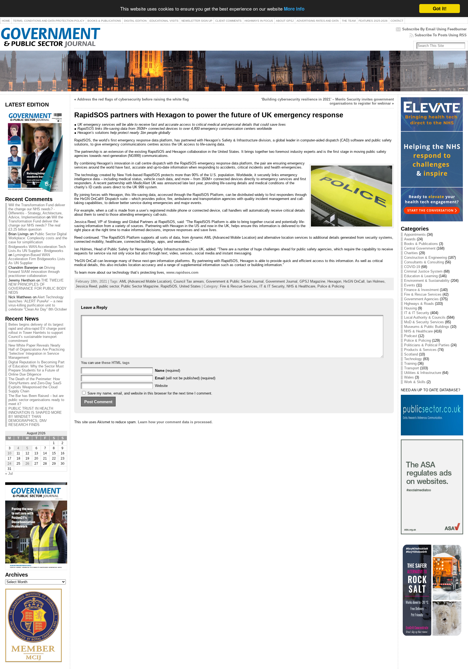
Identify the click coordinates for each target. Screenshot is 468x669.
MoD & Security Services (424, 322)
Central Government (419, 248)
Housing (410, 308)
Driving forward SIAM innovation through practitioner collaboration (34, 272)
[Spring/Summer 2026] (34, 191)
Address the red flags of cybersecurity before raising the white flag (133, 99)
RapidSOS (169, 286)
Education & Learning (421, 276)
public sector (109, 286)
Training (410, 363)
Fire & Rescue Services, (239, 286)
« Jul (9, 473)
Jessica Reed (86, 286)
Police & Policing (330, 286)
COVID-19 (412, 267)
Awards (410, 239)
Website (161, 386)
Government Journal (281, 281)
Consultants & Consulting (424, 262)
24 (9, 463)
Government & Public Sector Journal (235, 281)
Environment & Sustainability (427, 281)
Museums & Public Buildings (426, 327)
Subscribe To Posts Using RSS (441, 35)
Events (409, 285)
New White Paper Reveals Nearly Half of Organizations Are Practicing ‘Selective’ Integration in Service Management (36, 351)
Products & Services (420, 350)
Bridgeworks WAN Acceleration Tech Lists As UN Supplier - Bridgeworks (37, 249)
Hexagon (334, 281)
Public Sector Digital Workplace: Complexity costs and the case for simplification (37, 238)
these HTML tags (115, 363)
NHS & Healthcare (418, 331)
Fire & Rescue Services (422, 294)
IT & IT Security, (273, 286)
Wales (409, 377)
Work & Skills (414, 382)
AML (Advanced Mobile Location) (145, 281)
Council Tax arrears (189, 281)
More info (294, 9)
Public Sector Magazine (139, 286)
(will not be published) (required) (185, 378)
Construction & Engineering (425, 258)
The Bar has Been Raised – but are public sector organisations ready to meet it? (36, 400)
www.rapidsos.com (182, 272)
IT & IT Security (416, 313)
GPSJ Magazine (312, 281)
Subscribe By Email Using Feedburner (434, 29)
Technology (413, 359)
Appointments (415, 234)
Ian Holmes (376, 281)
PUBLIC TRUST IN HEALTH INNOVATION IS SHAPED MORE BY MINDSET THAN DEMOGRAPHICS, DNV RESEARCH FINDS (35, 416)
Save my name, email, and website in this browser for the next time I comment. (149, 393)
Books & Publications (421, 244)
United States (190, 286)
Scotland (411, 354)
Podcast (410, 336)
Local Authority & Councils (425, 317)
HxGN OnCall (354, 281)
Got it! (440, 8)
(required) (167, 371)
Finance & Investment (421, 290)
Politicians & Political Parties (427, 345)
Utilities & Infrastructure (422, 373)
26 (27, 463)
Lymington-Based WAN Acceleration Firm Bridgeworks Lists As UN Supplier (36, 259)
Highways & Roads (419, 304)
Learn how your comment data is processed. (175, 422)
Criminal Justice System (423, 271)
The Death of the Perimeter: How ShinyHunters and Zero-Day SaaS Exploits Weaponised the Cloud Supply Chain (34, 385)
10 (9, 453)
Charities (411, 253)
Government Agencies (421, 299)
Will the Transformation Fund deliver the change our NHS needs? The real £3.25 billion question (35, 223)
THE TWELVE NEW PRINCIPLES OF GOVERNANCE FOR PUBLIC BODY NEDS (37, 286)
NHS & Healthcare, (302, 286)
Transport (411, 368)
